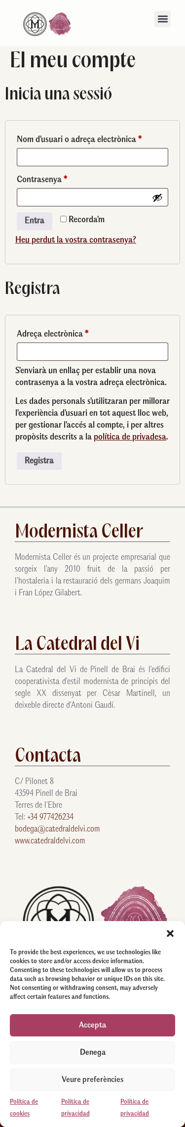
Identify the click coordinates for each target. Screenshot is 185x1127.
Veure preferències (92, 1079)
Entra (34, 221)
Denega (93, 1052)
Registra (39, 461)
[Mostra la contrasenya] (157, 197)
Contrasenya (59, 178)
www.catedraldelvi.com (50, 841)
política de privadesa (130, 437)
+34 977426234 (50, 817)
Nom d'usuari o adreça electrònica (92, 138)
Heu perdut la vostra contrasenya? (75, 240)
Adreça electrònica (70, 333)
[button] (170, 933)
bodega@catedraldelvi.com (57, 829)
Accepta (92, 1025)
